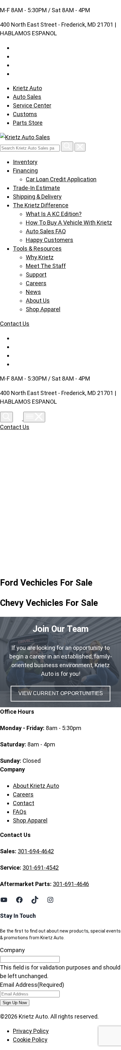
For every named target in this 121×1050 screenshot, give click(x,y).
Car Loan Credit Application (61, 179)
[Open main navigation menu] (34, 417)
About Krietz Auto (36, 785)
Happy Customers (49, 240)
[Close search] (80, 147)
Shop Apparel (43, 309)
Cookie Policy (30, 1039)
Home (27, 501)
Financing (25, 170)
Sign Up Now (15, 1002)
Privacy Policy (31, 1031)
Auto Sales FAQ (46, 231)
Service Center (32, 105)
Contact (23, 803)
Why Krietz (40, 257)
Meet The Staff (46, 265)
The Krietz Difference (40, 205)
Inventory (25, 162)
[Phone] (18, 418)
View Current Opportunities (60, 693)
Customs (25, 114)
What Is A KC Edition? (54, 214)
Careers (36, 283)
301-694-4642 (36, 851)
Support (36, 274)
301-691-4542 (41, 867)
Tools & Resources (37, 248)
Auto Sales (27, 96)
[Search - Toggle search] (6, 417)
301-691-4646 (71, 884)
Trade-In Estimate (36, 188)
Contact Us (14, 323)
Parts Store (28, 122)
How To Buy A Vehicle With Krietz (69, 222)
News (33, 291)
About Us (38, 300)
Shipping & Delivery (37, 196)
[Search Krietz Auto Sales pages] (67, 146)
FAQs (19, 811)
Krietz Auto (27, 88)
